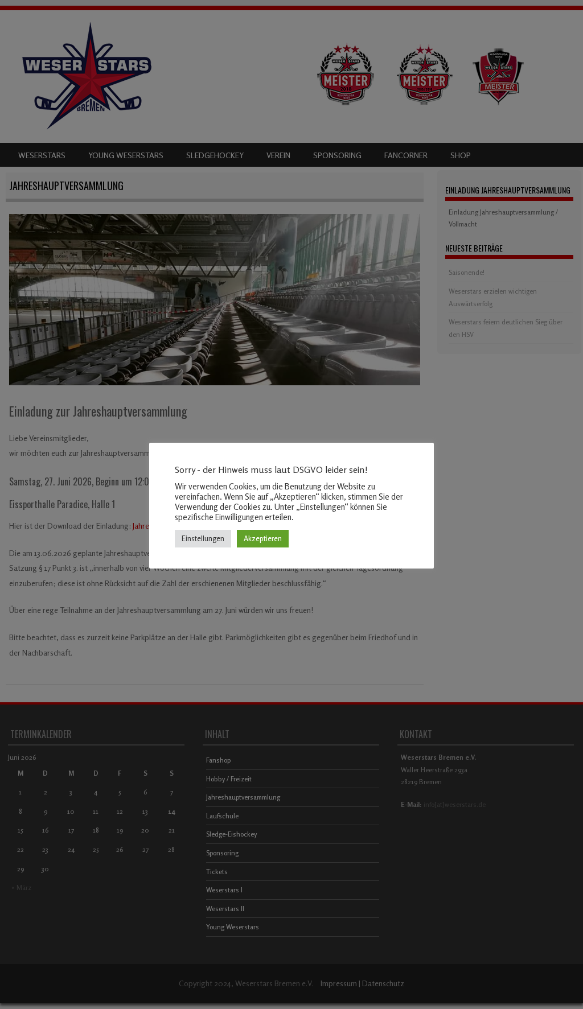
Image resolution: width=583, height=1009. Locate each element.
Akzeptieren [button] (263, 538)
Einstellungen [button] (203, 538)
